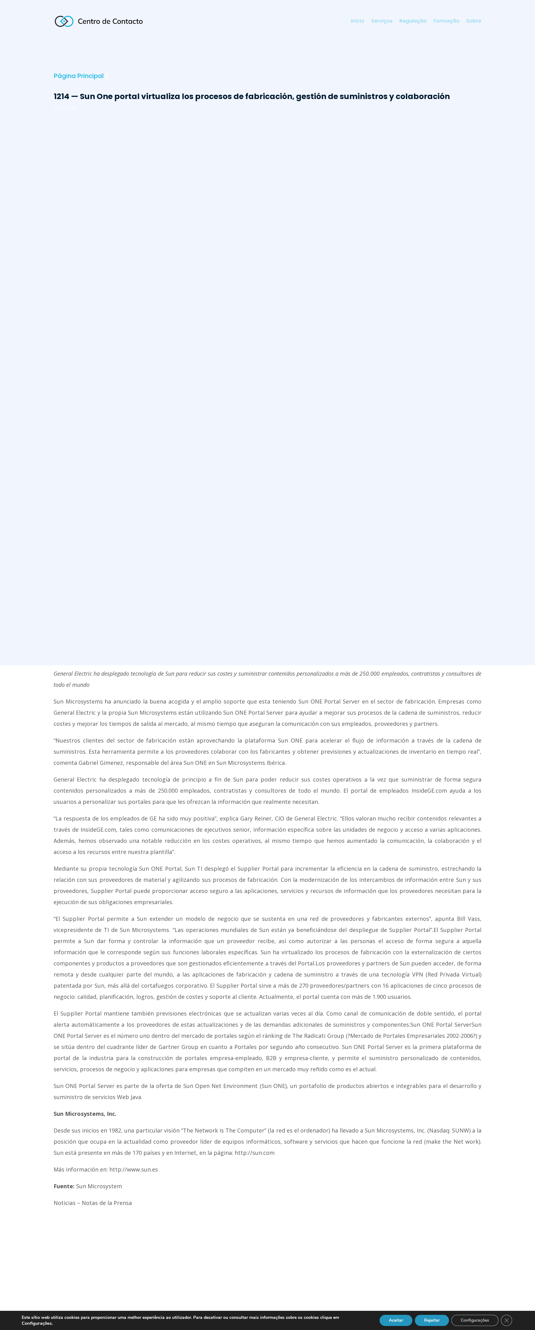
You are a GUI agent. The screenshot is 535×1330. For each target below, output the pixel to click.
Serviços (382, 21)
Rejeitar (432, 1320)
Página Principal (79, 75)
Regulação (413, 21)
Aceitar (396, 1320)
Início (357, 21)
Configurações (475, 1320)
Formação (446, 21)
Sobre (473, 21)
